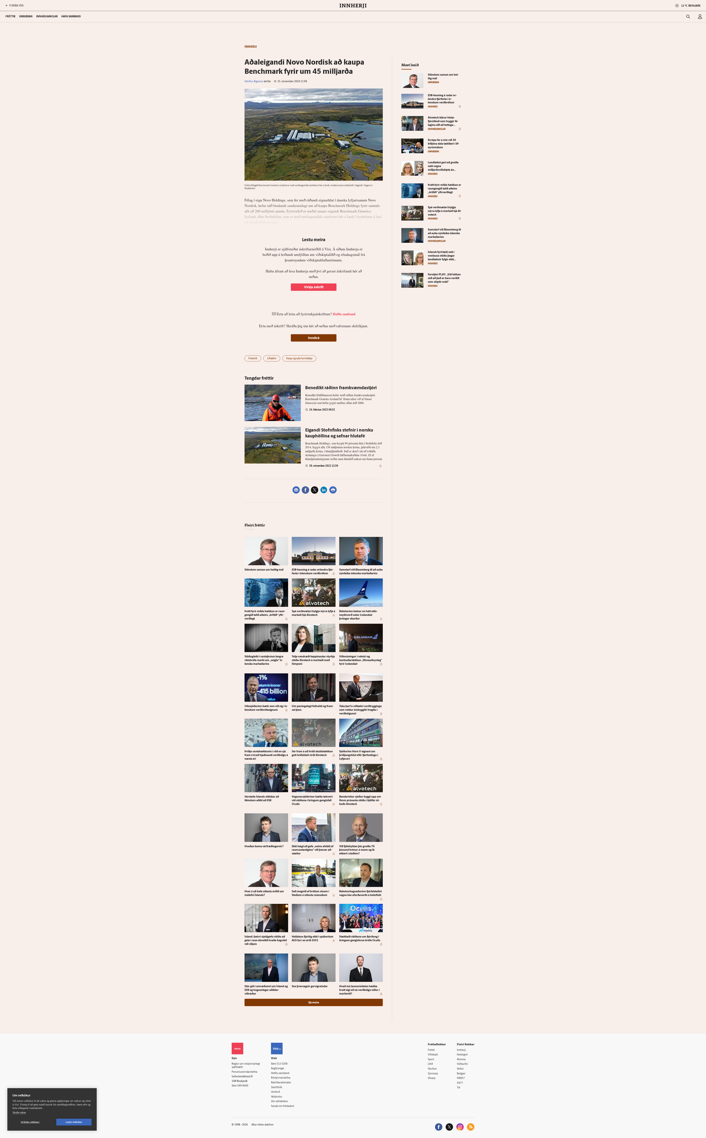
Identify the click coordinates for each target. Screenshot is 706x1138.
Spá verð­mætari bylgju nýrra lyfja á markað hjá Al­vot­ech (444, 211)
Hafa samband (71, 16)
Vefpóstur (276, 1097)
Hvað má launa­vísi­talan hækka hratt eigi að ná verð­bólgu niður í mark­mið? (359, 990)
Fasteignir (462, 1054)
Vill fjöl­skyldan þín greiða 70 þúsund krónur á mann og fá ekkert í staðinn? (357, 850)
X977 (460, 1083)
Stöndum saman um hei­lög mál (264, 570)
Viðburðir (462, 1064)
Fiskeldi (252, 358)
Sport (431, 1059)
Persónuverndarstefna (244, 1072)
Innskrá (314, 338)
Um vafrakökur (279, 1101)
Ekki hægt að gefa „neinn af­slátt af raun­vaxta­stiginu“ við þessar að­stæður (312, 850)
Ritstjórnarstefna (280, 1078)
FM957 (461, 1078)
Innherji (461, 1050)
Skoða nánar (19, 1112)
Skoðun (432, 1069)
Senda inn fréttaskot (282, 1106)
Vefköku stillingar (30, 1122)
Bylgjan (461, 1073)
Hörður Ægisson (254, 81)
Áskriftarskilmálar (281, 1082)
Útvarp (431, 1078)
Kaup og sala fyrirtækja (299, 358)
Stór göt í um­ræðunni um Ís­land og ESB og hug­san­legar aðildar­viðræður (266, 990)
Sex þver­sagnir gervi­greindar (310, 986)
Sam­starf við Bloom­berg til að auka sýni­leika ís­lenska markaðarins (444, 233)
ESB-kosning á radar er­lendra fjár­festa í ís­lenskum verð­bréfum (442, 99)
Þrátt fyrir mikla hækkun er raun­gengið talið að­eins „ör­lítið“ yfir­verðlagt (265, 615)
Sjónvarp (433, 1073)
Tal (458, 1087)
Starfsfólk (276, 1087)
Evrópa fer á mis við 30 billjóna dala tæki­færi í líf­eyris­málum (443, 144)
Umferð (275, 1092)
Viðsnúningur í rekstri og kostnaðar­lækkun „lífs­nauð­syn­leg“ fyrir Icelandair (360, 660)
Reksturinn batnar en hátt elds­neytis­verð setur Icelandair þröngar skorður (358, 615)
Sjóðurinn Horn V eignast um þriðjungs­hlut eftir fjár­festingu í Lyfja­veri (358, 755)
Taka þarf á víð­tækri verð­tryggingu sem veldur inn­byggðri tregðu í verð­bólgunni (360, 710)
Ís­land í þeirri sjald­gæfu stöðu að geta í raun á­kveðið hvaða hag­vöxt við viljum (266, 940)
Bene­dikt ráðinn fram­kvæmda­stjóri (341, 388)
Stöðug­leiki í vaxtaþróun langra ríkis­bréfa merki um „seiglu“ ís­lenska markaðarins (264, 660)
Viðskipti (433, 1054)
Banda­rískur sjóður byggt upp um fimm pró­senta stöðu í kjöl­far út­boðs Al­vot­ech (360, 801)
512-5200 (282, 1064)
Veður (460, 1069)
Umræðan (26, 16)
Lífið (430, 1064)
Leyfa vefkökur (74, 1122)
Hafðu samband (280, 1073)
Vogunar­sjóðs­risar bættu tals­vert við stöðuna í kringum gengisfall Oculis (312, 801)
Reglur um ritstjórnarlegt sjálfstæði (246, 1066)
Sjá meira (313, 1002)
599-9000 (242, 1085)
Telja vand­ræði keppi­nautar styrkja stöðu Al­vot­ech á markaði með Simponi (313, 660)
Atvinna (461, 1059)
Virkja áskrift (313, 287)
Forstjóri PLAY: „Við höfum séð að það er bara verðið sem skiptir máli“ (444, 278)
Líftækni (271, 358)
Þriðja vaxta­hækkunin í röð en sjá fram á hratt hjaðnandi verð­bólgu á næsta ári (266, 755)
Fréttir (431, 1050)
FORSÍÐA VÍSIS (16, 5)
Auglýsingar (277, 1068)
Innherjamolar (47, 16)
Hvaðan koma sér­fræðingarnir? (264, 846)
